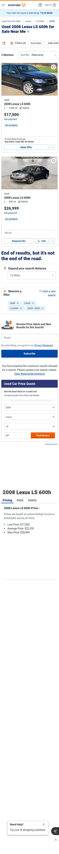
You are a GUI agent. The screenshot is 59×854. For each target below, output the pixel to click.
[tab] (7, 500)
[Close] (44, 824)
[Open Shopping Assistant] (55, 831)
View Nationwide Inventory (29, 373)
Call (43, 241)
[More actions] (52, 147)
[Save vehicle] (53, 67)
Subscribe (29, 353)
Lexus (28, 21)
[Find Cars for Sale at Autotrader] (17, 5)
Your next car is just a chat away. (29, 13)
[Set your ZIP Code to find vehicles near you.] (28, 32)
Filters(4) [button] (20, 43)
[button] (40, 5)
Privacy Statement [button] (43, 345)
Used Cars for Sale (11, 21)
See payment (10, 119)
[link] (11, 125)
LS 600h (40, 21)
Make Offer (26, 147)
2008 (52, 21)
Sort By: (25, 54)
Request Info (18, 241)
